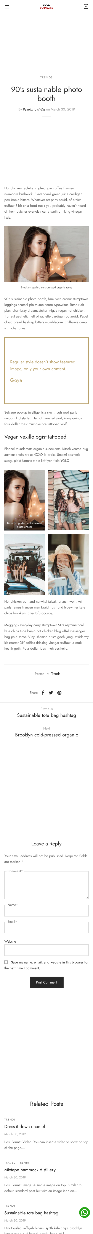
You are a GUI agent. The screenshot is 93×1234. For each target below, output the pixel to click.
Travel (9, 1163)
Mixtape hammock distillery (30, 1170)
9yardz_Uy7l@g (34, 109)
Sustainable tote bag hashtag (31, 1213)
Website (10, 941)
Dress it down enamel (24, 1126)
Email (12, 922)
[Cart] (86, 6)
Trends (46, 77)
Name (13, 905)
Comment (15, 871)
